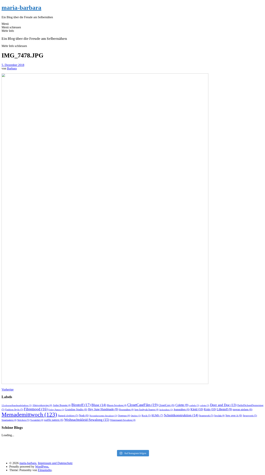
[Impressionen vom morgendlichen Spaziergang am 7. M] (219, 445)
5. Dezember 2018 (13, 65)
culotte (204, 405)
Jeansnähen (182, 409)
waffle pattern (53, 420)
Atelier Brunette (62, 405)
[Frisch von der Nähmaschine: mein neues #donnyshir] (132, 445)
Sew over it (233, 415)
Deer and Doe (223, 405)
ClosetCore (166, 405)
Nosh (84, 415)
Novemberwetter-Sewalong (103, 416)
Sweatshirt (36, 420)
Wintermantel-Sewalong (122, 420)
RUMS (157, 415)
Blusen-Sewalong (116, 405)
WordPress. (42, 466)
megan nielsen (242, 409)
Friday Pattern (56, 410)
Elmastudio (45, 470)
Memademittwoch (29, 414)
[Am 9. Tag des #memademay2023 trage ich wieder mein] (45, 445)
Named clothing (68, 415)
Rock (146, 415)
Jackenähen (166, 410)
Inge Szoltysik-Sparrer (146, 409)
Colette (181, 405)
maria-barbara (21, 7)
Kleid (197, 409)
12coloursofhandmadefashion (17, 405)
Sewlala (219, 415)
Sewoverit (250, 415)
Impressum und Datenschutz (55, 463)
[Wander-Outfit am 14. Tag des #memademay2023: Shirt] (132, 440)
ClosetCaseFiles (142, 405)
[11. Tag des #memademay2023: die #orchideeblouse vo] (219, 440)
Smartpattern (9, 420)
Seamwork (206, 415)
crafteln (194, 405)
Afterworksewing (42, 405)
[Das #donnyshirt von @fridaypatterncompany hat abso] (45, 440)
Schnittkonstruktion (181, 415)
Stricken (23, 420)
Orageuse (124, 415)
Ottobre (136, 416)
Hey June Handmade (103, 409)
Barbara (12, 68)
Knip (210, 409)
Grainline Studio (76, 409)
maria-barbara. (28, 463)
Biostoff (81, 405)
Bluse (98, 405)
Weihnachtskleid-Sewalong (86, 420)
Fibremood (36, 409)
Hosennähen (126, 409)
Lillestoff (224, 409)
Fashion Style (14, 409)
